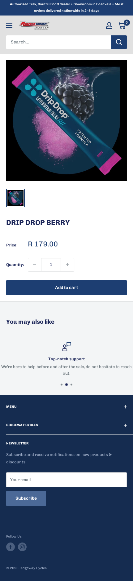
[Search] (119, 42)
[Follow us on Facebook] (10, 547)
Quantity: (15, 264)
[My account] (109, 25)
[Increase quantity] (67, 264)
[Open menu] (9, 25)
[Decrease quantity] (34, 264)
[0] (122, 25)
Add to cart (66, 287)
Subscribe (26, 498)
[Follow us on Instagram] (22, 547)
